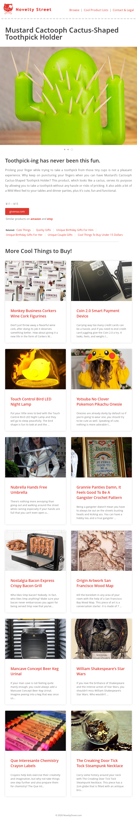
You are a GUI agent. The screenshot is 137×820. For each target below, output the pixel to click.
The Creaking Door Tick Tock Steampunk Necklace (100, 763)
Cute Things (23, 230)
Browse (74, 10)
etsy (50, 219)
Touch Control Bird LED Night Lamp (31, 401)
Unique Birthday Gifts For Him (74, 230)
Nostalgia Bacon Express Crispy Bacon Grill (32, 583)
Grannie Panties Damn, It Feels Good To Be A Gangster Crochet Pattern (99, 492)
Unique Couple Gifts (60, 234)
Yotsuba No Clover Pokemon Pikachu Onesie (99, 401)
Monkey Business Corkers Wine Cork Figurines (33, 313)
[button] (17, 211)
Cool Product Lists (96, 10)
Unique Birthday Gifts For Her (24, 234)
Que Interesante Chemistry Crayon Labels (35, 763)
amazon (36, 219)
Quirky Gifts (43, 230)
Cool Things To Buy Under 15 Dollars (100, 234)
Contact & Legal (123, 10)
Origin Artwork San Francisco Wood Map (95, 583)
